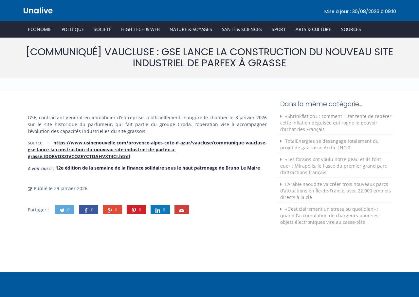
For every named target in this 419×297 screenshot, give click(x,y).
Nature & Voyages (191, 29)
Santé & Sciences (242, 29)
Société (102, 29)
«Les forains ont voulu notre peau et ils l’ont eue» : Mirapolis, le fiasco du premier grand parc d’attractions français (333, 165)
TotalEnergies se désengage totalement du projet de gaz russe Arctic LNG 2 (329, 144)
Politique (73, 29)
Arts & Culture (313, 29)
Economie (40, 29)
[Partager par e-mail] (181, 209)
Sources (351, 29)
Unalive (38, 10)
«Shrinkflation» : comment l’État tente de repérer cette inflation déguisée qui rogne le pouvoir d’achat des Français (336, 122)
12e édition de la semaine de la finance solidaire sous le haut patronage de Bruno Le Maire (158, 168)
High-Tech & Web (140, 29)
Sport (279, 29)
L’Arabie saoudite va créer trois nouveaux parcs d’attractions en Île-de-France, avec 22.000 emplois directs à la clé (335, 190)
